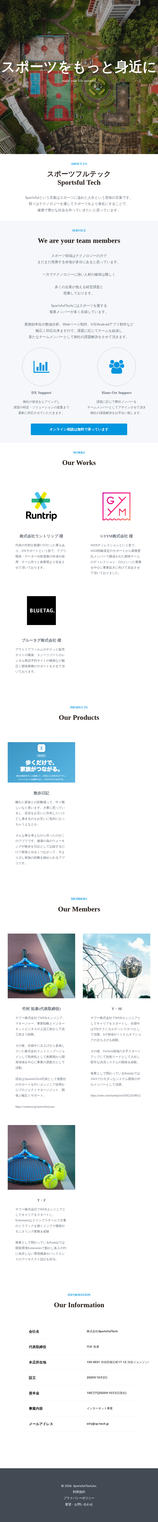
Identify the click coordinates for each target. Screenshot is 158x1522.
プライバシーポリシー (79, 1498)
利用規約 (79, 1491)
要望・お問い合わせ (79, 1504)
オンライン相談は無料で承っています (79, 429)
